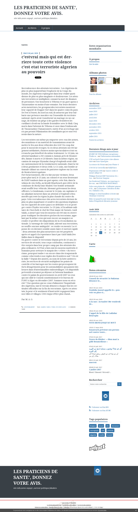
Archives (32, 28)
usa (103, 430)
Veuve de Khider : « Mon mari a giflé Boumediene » (104, 340)
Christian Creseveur (97, 196)
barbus (43, 307)
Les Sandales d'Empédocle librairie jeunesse (104, 200)
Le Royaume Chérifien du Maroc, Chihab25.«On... (104, 189)
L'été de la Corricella (97, 168)
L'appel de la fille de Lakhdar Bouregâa (103, 314)
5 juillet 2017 (95, 369)
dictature (115, 426)
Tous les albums (95, 94)
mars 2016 (93, 121)
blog (101, 507)
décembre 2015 (95, 124)
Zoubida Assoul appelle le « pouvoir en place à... (104, 291)
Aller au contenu (7, 2)
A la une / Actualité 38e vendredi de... (105, 302)
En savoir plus (102, 510)
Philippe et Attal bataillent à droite (102, 194)
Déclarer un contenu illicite (41, 507)
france (93, 426)
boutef (109, 435)
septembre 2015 (95, 133)
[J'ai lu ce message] (136, 510)
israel (101, 426)
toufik (101, 435)
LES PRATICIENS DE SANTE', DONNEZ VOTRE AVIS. (45, 10)
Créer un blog (65, 503)
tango (48, 307)
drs (107, 426)
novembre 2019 (95, 108)
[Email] (105, 396)
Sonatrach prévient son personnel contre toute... (104, 331)
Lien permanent (29, 307)
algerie (93, 435)
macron (93, 362)
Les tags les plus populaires (84, 505)
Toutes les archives (96, 140)
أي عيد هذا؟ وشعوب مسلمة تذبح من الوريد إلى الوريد (105, 349)
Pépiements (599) (95, 171)
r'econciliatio (61, 307)
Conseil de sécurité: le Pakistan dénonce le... (104, 279)
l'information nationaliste (110, 156)
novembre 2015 (95, 127)
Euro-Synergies (102, 161)
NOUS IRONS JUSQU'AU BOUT (102, 322)
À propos (45, 28)
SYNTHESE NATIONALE (108, 183)
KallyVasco (112, 168)
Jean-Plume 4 (113, 164)
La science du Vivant (97, 164)
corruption (94, 430)
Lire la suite (93, 64)
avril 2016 (93, 118)
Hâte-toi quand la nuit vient (100, 199)
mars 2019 (93, 111)
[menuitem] (19, 28)
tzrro (53, 307)
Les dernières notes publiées (69, 505)
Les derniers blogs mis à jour (54, 505)
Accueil (19, 28)
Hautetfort (73, 503)
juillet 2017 (93, 115)
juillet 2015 (93, 136)
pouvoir (110, 430)
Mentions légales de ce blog (56, 507)
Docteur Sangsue (102, 178)
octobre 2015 (94, 130)
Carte (92, 243)
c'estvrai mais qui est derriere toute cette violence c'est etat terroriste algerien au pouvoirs (49, 64)
